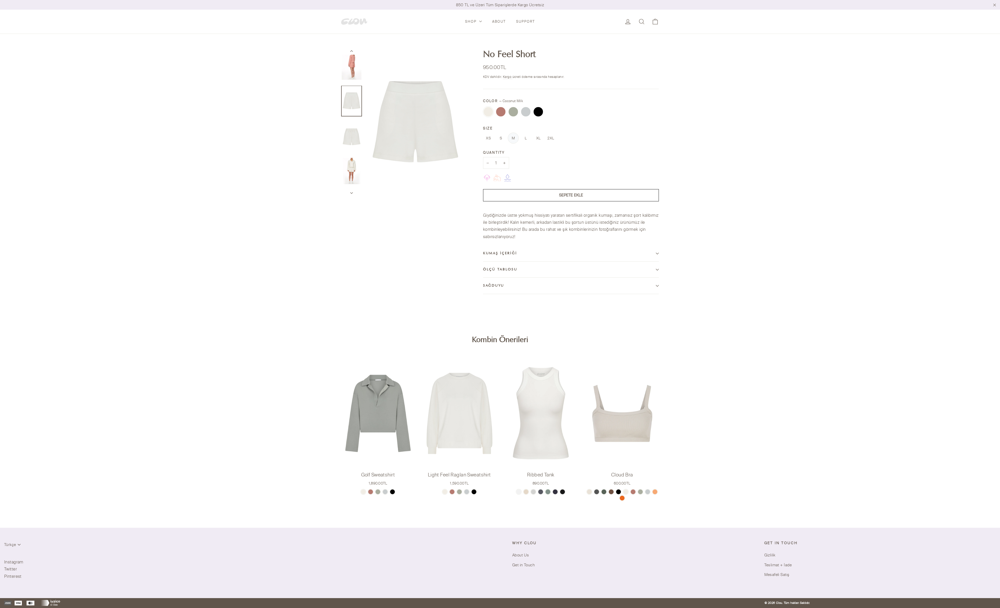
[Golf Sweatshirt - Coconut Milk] (363, 491)
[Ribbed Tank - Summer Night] (562, 491)
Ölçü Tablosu (500, 269)
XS (488, 138)
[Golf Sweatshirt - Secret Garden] (377, 491)
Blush (501, 112)
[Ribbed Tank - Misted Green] (548, 491)
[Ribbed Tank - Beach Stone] (533, 491)
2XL (550, 138)
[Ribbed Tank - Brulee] (526, 491)
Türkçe (10, 544)
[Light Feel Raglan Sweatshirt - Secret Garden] (459, 491)
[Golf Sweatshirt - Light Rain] (385, 491)
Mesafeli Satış (777, 574)
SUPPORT (525, 21)
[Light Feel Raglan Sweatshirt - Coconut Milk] (444, 491)
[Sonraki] (351, 191)
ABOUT (499, 21)
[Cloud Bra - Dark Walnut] (611, 491)
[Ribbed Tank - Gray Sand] (540, 491)
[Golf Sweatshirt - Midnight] (392, 491)
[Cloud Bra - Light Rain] (647, 491)
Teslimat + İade (778, 564)
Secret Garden (513, 112)
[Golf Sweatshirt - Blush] (370, 491)
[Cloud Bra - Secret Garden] (640, 491)
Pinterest (13, 576)
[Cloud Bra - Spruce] (604, 491)
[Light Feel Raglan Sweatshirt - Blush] (452, 491)
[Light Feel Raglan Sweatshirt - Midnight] (474, 491)
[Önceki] (351, 52)
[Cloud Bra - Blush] (633, 491)
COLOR (503, 101)
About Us (520, 555)
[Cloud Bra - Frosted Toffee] (589, 491)
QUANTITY (494, 152)
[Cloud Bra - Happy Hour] (655, 491)
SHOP (471, 21)
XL (538, 138)
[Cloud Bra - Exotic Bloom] (622, 498)
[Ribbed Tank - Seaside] (555, 491)
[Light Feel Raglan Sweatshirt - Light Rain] (466, 491)
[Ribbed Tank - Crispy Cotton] (518, 491)
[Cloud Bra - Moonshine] (596, 491)
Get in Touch (523, 564)
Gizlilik (770, 555)
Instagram (13, 561)
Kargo (507, 77)
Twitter (10, 569)
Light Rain (526, 112)
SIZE (488, 128)
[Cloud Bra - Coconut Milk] (625, 491)
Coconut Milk (488, 112)
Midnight (538, 112)
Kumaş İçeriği (500, 253)
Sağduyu (493, 286)
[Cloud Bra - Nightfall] (618, 491)
